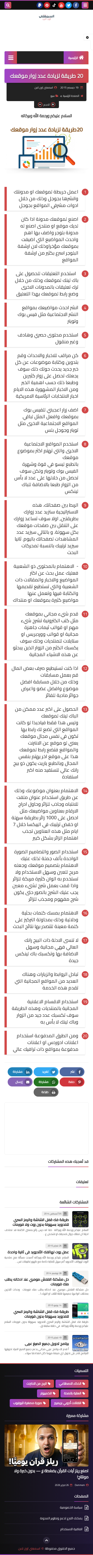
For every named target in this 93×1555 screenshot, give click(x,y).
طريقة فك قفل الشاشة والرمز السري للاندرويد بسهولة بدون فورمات (41, 1314)
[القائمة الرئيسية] (11, 57)
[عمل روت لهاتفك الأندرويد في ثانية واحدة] (80, 1251)
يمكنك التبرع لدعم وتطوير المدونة (61, 1518)
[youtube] (61, 5)
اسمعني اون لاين (29, 1548)
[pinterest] (47, 5)
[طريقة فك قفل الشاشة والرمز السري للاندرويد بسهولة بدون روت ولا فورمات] (80, 1219)
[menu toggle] (85, 5)
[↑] (46, 1540)
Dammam (80, 1485)
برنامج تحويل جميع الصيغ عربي (47, 1343)
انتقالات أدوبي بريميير (67, 1403)
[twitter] (68, 5)
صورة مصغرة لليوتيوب (27, 1403)
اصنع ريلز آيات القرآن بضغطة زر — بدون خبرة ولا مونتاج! (51, 1474)
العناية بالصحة (72, 1393)
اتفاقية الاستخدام (71, 1529)
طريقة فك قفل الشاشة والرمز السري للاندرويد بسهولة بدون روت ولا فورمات (41, 1222)
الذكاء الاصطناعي (70, 1383)
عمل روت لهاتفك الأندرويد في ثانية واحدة (38, 1252)
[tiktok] (54, 5)
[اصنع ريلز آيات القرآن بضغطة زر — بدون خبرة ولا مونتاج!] (46, 1446)
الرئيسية (73, 58)
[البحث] (8, 5)
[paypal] (40, 5)
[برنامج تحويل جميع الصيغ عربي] (80, 1343)
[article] (46, 1117)
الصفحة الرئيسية (71, 95)
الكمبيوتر (46, 1393)
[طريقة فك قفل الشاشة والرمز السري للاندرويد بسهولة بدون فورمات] (80, 1311)
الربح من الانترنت (36, 1383)
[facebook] (76, 5)
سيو (53, 95)
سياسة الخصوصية (71, 1507)
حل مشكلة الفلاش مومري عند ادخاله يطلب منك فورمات (37, 1281)
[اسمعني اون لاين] (46, 17)
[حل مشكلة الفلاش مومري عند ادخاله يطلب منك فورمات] (80, 1279)
